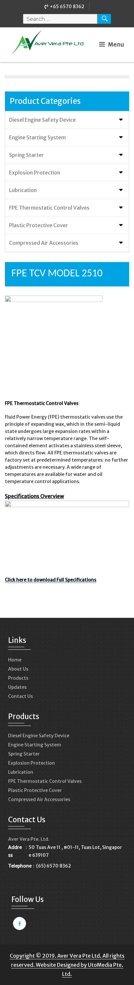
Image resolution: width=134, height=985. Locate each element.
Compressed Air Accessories (43, 243)
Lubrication (23, 190)
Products (18, 678)
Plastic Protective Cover (38, 225)
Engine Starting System (37, 137)
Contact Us (20, 696)
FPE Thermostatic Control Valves (49, 207)
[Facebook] (18, 924)
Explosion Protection (34, 172)
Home (14, 660)
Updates (17, 687)
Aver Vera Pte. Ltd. (28, 839)
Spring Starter (26, 155)
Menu (116, 44)
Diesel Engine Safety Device (42, 120)
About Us (18, 669)
